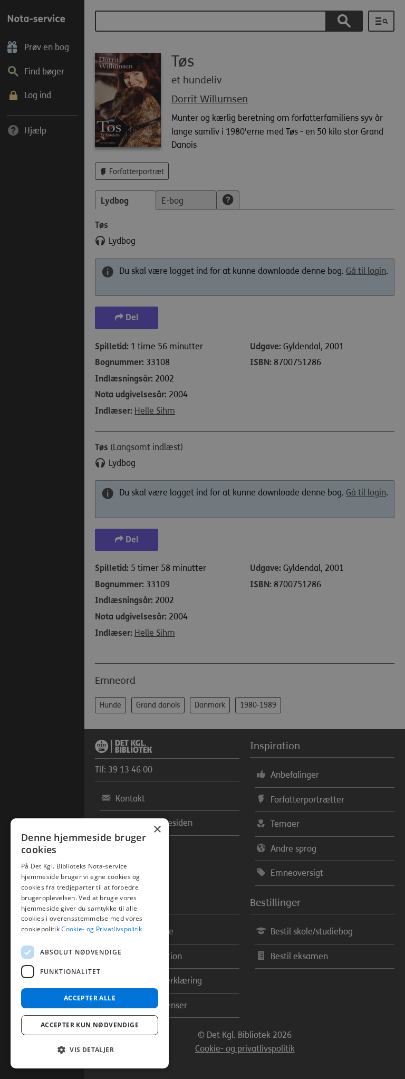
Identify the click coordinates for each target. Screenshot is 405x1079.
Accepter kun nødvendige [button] (90, 1024)
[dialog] (90, 943)
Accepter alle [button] (89, 998)
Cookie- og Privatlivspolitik (101, 928)
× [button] (157, 830)
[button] (89, 1050)
